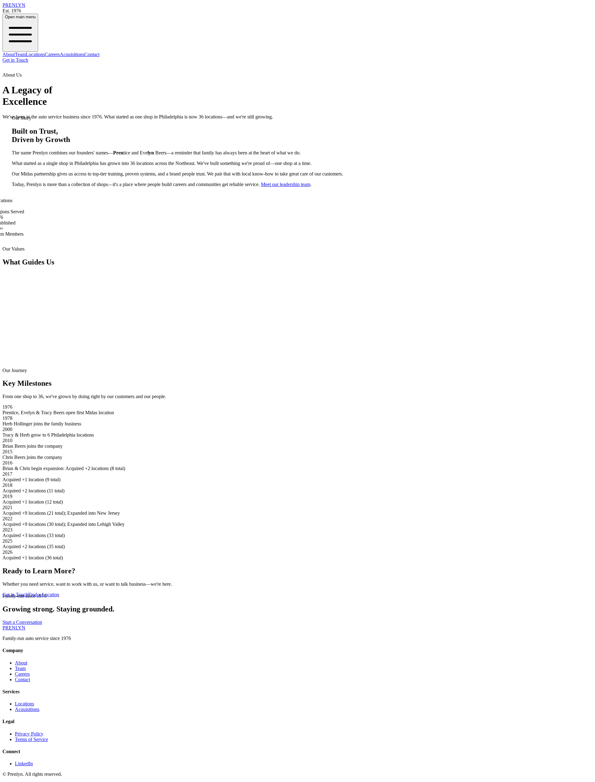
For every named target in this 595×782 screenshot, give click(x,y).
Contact (91, 54)
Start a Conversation (22, 622)
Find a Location (43, 594)
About (8, 54)
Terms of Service (31, 739)
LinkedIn (24, 763)
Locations (35, 54)
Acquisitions (72, 54)
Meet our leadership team (285, 184)
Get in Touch (15, 60)
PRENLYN (13, 627)
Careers (52, 54)
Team (20, 54)
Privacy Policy (29, 733)
